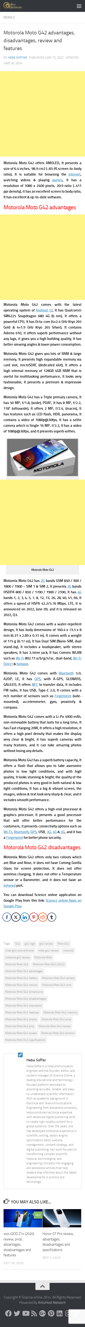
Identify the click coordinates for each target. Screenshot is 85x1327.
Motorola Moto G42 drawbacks (23, 1005)
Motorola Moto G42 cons (56, 985)
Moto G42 (63, 943)
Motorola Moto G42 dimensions (24, 991)
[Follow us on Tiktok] (76, 1313)
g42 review (46, 943)
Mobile (9, 17)
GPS (37, 679)
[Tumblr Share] (51, 917)
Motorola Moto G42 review (55, 1026)
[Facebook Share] (6, 917)
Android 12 (44, 310)
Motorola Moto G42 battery (21, 978)
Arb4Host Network (52, 1302)
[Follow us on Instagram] (68, 1313)
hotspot (22, 664)
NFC (35, 684)
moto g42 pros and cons (19, 950)
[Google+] (42, 1313)
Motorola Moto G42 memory (60, 1012)
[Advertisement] (42, 114)
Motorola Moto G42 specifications (25, 1040)
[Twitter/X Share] (15, 917)
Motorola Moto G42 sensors (58, 1033)
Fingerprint (63, 696)
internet (74, 174)
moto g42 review (48, 950)
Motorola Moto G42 (16, 964)
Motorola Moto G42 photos (21, 1019)
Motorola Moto (43, 957)
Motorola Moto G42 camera (58, 978)
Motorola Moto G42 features (22, 1012)
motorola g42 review (17, 957)
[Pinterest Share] (33, 917)
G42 (17, 943)
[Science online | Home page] (16, 6)
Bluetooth (66, 673)
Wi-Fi (20, 658)
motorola (68, 950)
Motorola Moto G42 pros (19, 1026)
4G (79, 592)
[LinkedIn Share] (24, 917)
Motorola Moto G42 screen (21, 1033)
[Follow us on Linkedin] (59, 1313)
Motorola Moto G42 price (56, 1019)
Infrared (10, 885)
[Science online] (8, 1313)
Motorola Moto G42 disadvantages (25, 998)
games (57, 180)
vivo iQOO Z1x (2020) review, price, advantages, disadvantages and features (19, 1244)
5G (63, 832)
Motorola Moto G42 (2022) (49, 964)
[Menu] (79, 6)
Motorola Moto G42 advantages (24, 971)
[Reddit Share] (42, 917)
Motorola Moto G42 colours (21, 985)
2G (43, 581)
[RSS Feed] (34, 1313)
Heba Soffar (17, 57)
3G (69, 586)
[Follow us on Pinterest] (51, 1313)
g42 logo (30, 943)
